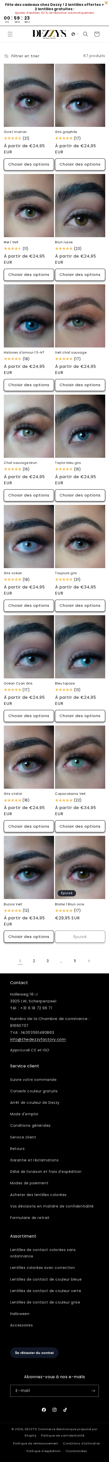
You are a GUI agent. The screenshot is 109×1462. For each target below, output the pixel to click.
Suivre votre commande (33, 1079)
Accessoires (21, 1325)
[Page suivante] (88, 961)
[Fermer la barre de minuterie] (106, 2)
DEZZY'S (31, 1429)
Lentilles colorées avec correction (42, 1267)
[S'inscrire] (93, 1391)
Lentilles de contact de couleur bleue (46, 1279)
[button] (10, 34)
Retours (17, 1148)
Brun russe (64, 242)
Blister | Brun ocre (69, 904)
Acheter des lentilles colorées (38, 1194)
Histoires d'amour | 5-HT (24, 353)
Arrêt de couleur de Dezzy (35, 1102)
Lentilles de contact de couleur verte (45, 1290)
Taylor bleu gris (68, 463)
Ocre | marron (15, 132)
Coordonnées (76, 1451)
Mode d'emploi (24, 1114)
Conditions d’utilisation (81, 1443)
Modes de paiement (29, 1183)
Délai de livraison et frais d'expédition (46, 1171)
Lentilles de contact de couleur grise (45, 1302)
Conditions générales (30, 1125)
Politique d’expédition (44, 1451)
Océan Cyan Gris (18, 683)
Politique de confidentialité (62, 1435)
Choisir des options (28, 164)
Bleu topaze (65, 683)
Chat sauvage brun (20, 463)
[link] (20, 961)
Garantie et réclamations (34, 1160)
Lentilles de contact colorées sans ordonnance (43, 1253)
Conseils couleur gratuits (34, 1091)
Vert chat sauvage (70, 353)
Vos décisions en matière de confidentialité (52, 1206)
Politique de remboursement (35, 1443)
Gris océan (13, 573)
